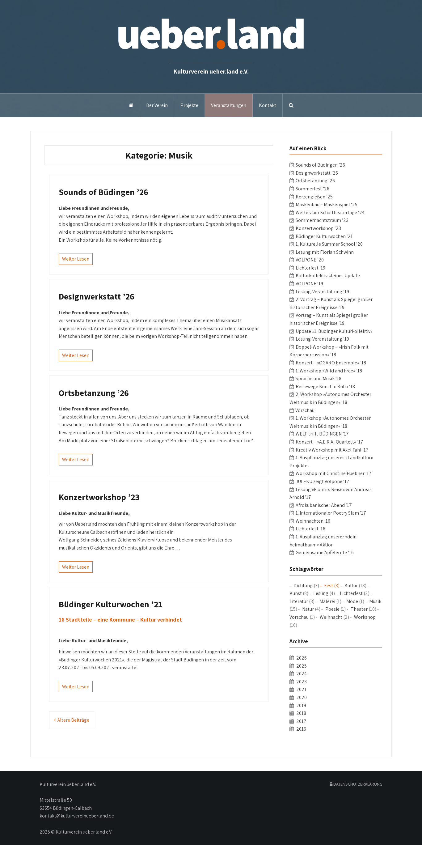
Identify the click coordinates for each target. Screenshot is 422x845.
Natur (308, 609)
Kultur (351, 585)
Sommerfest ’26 (312, 188)
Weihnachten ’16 (313, 521)
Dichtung (303, 585)
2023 (301, 681)
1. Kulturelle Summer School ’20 (329, 244)
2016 (301, 729)
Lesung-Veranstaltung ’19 (322, 291)
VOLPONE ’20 (310, 260)
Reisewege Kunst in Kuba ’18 (325, 386)
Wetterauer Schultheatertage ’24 (330, 212)
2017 (301, 721)
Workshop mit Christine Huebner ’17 (334, 473)
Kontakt (267, 105)
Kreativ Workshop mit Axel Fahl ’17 (332, 450)
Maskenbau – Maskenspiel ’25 (326, 204)
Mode (352, 601)
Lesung (320, 593)
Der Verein (157, 105)
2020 (301, 697)
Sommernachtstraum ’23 (322, 220)
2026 (301, 658)
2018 (301, 713)
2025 (301, 666)
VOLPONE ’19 (309, 283)
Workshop (365, 617)
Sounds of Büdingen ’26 (103, 191)
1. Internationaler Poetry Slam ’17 (331, 513)
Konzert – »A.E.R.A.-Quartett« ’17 (329, 442)
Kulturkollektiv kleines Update (328, 275)
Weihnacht (331, 617)
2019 (301, 705)
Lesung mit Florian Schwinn (325, 252)
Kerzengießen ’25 (314, 196)
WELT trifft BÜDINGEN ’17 (322, 434)
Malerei (327, 601)
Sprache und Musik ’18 (318, 378)
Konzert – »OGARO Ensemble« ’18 (331, 362)
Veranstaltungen (228, 105)
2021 (301, 689)
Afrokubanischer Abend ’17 (324, 505)
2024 (301, 673)
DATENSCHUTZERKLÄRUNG (357, 784)
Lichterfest (351, 593)
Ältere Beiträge (73, 720)
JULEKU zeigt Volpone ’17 (322, 481)
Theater (359, 609)
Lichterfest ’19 (310, 268)
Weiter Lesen (75, 259)
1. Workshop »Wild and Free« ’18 (329, 370)
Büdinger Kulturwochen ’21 (110, 604)
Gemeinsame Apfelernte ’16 (325, 552)
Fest (328, 585)
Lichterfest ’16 (310, 528)
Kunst (295, 593)
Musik (375, 601)
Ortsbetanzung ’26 (94, 392)
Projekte (189, 105)
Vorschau (304, 410)
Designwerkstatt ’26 (96, 296)
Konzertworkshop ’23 (99, 497)
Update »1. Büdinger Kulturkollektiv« (334, 331)
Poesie (332, 609)
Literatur (298, 601)
